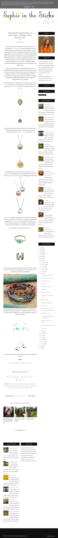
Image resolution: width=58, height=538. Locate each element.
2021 (41, 248)
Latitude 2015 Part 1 (45, 281)
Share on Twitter (28, 376)
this (35, 128)
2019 (41, 252)
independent (32, 383)
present (30, 385)
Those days (43, 289)
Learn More (27, 7)
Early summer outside (45, 313)
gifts (23, 383)
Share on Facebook (14, 376)
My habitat (43, 283)
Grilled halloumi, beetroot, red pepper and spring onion (49, 173)
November (43, 264)
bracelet (11, 383)
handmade (26, 383)
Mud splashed (47, 104)
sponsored (10, 387)
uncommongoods (25, 387)
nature (22, 385)
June (42, 333)
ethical (19, 383)
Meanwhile (43, 331)
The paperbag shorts (49, 157)
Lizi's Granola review (48, 131)
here (24, 54)
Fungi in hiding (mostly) (49, 117)
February (43, 341)
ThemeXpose (15, 536)
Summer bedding (44, 300)
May (42, 335)
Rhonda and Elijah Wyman (15, 175)
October (43, 266)
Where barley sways (13, 462)
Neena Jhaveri (13, 86)
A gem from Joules (13, 448)
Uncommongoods (16, 48)
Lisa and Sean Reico (16, 221)
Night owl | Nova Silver (20, 420)
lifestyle (15, 385)
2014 (41, 345)
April (42, 337)
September (43, 269)
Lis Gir (34, 269)
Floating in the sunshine (46, 286)
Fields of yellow (12, 475)
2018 (41, 254)
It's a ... (45, 213)
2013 (41, 348)
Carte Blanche (30, 419)
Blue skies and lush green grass (48, 325)
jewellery (11, 385)
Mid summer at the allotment (47, 278)
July (42, 273)
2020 (41, 250)
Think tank (46, 200)
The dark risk (44, 328)
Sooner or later (44, 305)
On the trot (46, 227)
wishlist (31, 387)
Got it (33, 7)
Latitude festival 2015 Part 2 (47, 275)
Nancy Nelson (7, 217)
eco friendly (15, 383)
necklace (26, 385)
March (42, 339)
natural (18, 385)
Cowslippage (47, 144)
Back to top (50, 536)
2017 (41, 256)
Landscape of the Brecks (46, 302)
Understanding (47, 187)
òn (36, 269)
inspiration (6, 385)
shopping (34, 385)
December (43, 262)
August (42, 271)
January (43, 343)
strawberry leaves (21, 132)
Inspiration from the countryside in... (8, 420)
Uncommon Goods (17, 387)
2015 (41, 260)
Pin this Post (21, 380)
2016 (41, 258)
